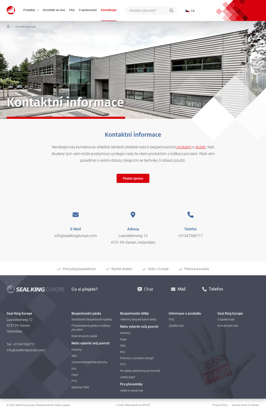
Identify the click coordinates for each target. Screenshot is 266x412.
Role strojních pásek (84, 336)
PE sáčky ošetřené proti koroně (140, 370)
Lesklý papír (127, 377)
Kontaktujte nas (227, 325)
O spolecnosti (88, 10)
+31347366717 (190, 235)
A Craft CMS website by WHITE (133, 405)
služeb (200, 147)
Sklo (74, 355)
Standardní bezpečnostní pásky (91, 319)
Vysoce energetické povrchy (89, 362)
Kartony (76, 349)
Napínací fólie (80, 387)
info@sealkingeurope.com (75, 235)
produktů (183, 147)
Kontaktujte (109, 10)
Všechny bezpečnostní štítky (138, 319)
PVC (74, 381)
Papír (74, 374)
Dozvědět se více (54, 10)
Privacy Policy (220, 405)
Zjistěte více (176, 325)
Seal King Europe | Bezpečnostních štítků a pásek (43, 405)
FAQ (72, 10)
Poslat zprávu (133, 178)
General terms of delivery (245, 405)
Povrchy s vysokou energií (136, 358)
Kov (73, 368)
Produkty (29, 10)
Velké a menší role (131, 390)
